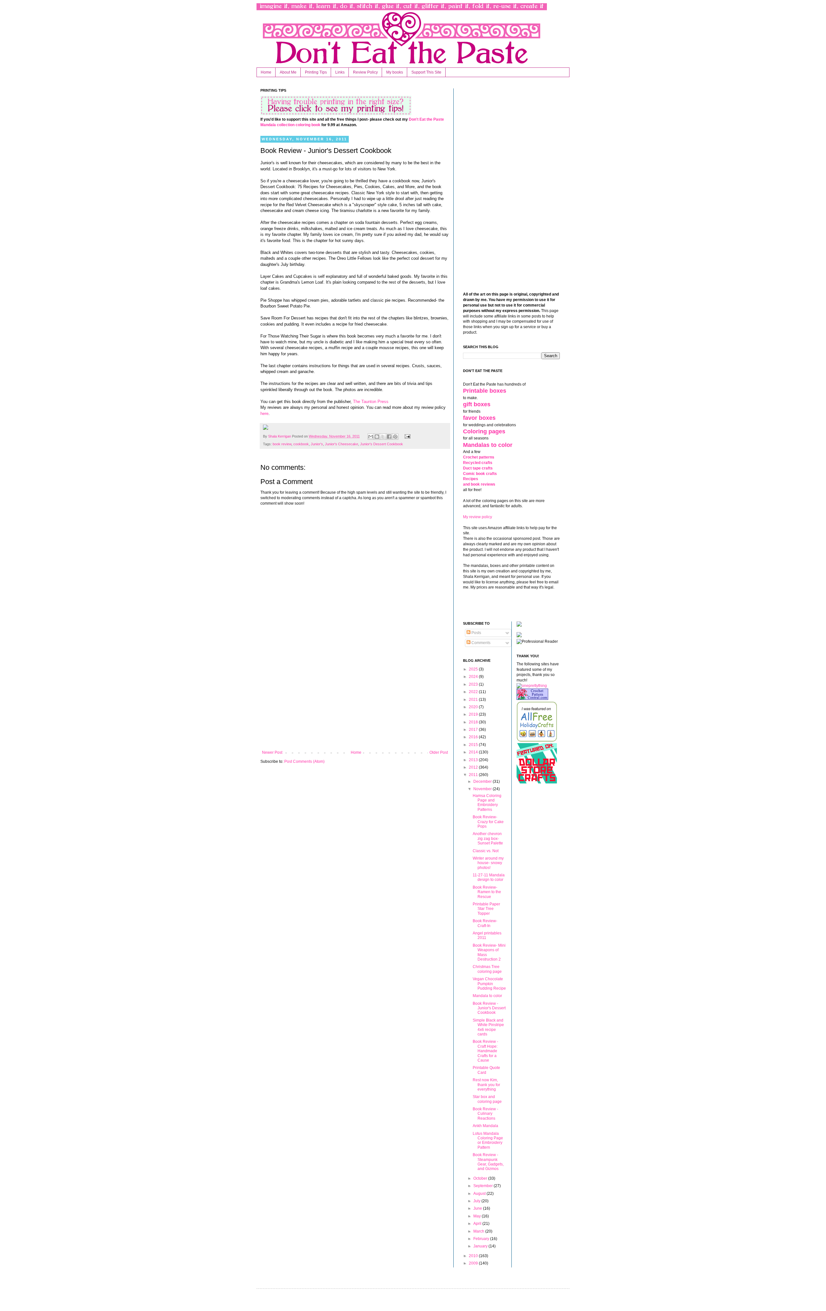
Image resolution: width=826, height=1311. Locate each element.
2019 (474, 714)
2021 (474, 699)
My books (394, 72)
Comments (480, 642)
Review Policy (365, 72)
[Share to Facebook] (389, 436)
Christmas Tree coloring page (487, 968)
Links (340, 72)
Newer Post (272, 752)
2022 (474, 692)
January (481, 1246)
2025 (474, 669)
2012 (474, 767)
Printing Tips (316, 72)
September (483, 1186)
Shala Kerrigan (280, 436)
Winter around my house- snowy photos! (488, 863)
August (480, 1193)
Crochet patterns (478, 457)
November (483, 789)
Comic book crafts (480, 473)
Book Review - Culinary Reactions (485, 1114)
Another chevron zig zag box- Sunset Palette (488, 838)
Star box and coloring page (487, 1099)
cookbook (301, 444)
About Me (288, 72)
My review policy (477, 517)
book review (282, 444)
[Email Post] (406, 436)
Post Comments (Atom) (304, 761)
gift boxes (476, 404)
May (477, 1216)
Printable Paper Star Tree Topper (486, 909)
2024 (474, 676)
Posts (475, 632)
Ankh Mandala (485, 1126)
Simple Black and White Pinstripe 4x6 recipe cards (488, 1027)
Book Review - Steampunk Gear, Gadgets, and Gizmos (488, 1162)
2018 (474, 722)
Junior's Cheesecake (341, 444)
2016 (474, 737)
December (483, 781)
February (481, 1238)
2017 (474, 729)
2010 (474, 1256)
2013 (474, 760)
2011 (474, 774)
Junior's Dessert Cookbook (381, 444)
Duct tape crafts (478, 468)
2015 (474, 744)
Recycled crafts (477, 462)
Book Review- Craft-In (485, 923)
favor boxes (479, 418)
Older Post (438, 752)
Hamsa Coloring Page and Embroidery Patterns (487, 802)
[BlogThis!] (377, 436)
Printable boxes (484, 391)
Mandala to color (487, 995)
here (264, 413)
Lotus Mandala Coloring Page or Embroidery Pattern (488, 1140)
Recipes (470, 479)
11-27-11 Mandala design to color (489, 877)
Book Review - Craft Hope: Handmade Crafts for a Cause (485, 1051)
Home (266, 72)
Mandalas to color (487, 445)
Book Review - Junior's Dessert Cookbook (489, 1008)
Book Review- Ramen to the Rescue (487, 892)
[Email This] (371, 436)
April (477, 1223)
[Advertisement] (355, 697)
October (480, 1178)
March (479, 1231)
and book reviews (479, 484)
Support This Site (426, 72)
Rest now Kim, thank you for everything (486, 1085)
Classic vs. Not (486, 851)
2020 (474, 707)
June (478, 1208)
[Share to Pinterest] (395, 436)
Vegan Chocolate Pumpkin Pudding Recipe (489, 984)
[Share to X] (383, 436)
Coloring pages (484, 431)
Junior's (317, 444)
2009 (474, 1263)
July (477, 1201)
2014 (474, 752)
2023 (474, 684)
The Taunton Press (370, 401)
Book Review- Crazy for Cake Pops (488, 822)
